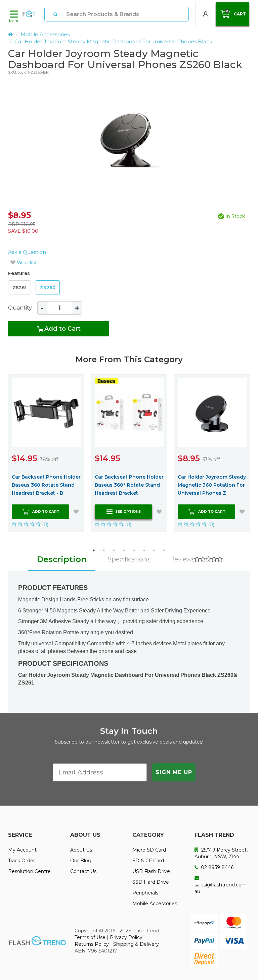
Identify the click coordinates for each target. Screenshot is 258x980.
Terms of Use (90, 937)
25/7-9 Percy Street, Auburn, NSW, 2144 (221, 853)
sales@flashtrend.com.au (221, 888)
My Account (22, 850)
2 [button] (103, 550)
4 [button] (124, 550)
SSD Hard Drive (150, 882)
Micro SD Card (149, 850)
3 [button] (114, 550)
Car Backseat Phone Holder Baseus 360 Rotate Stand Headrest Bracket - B (46, 485)
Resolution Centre (29, 871)
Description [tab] (62, 559)
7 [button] (154, 550)
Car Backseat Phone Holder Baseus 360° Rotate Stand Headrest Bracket (129, 485)
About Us (81, 850)
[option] (129, 137)
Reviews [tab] (182, 559)
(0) (45, 524)
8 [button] (164, 550)
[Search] (55, 14)
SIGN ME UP (174, 772)
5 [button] (134, 550)
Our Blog (80, 861)
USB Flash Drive (151, 871)
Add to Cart (62, 328)
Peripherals (145, 893)
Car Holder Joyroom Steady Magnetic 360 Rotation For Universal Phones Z (212, 485)
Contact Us (83, 871)
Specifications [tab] (129, 559)
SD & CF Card (148, 861)
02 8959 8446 (216, 867)
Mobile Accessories (45, 34)
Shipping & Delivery (136, 944)
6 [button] (144, 550)
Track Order (21, 861)
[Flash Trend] (29, 14)
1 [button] (93, 550)
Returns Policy (92, 944)
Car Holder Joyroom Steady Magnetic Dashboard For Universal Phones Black (113, 41)
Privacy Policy (126, 937)
